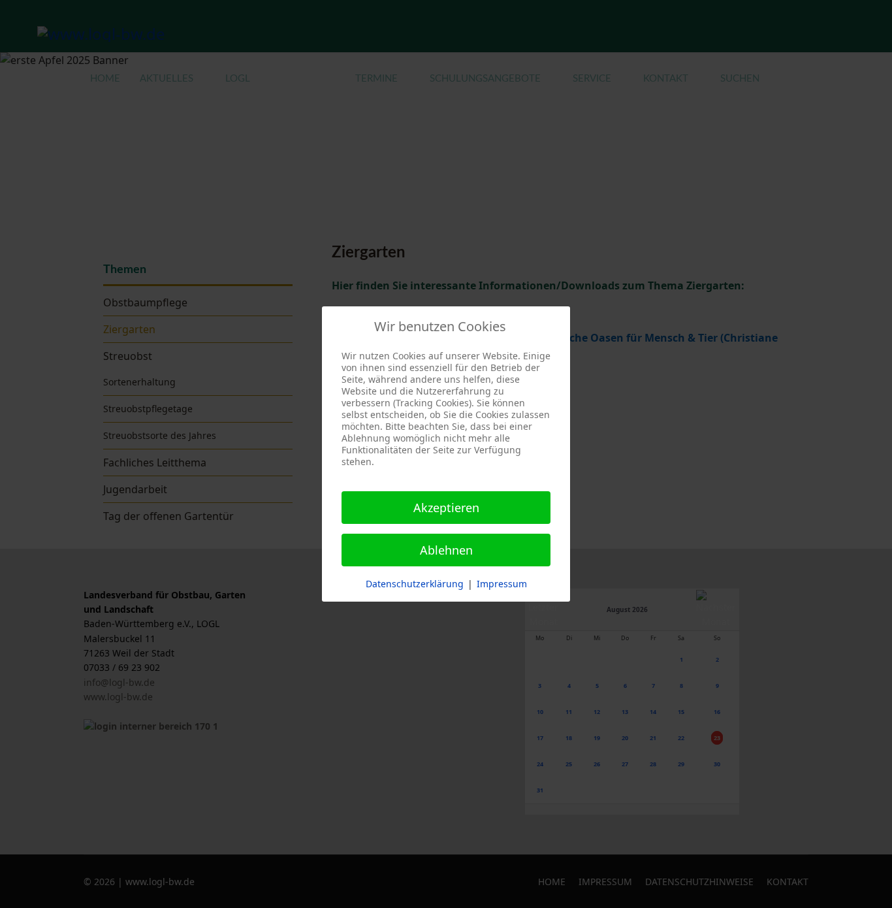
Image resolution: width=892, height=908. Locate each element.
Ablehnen (446, 550)
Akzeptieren (446, 507)
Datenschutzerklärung (415, 583)
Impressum (502, 583)
